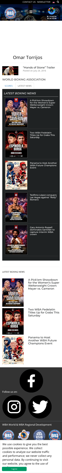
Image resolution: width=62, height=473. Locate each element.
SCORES (9, 85)
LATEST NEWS (25, 85)
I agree (14, 469)
